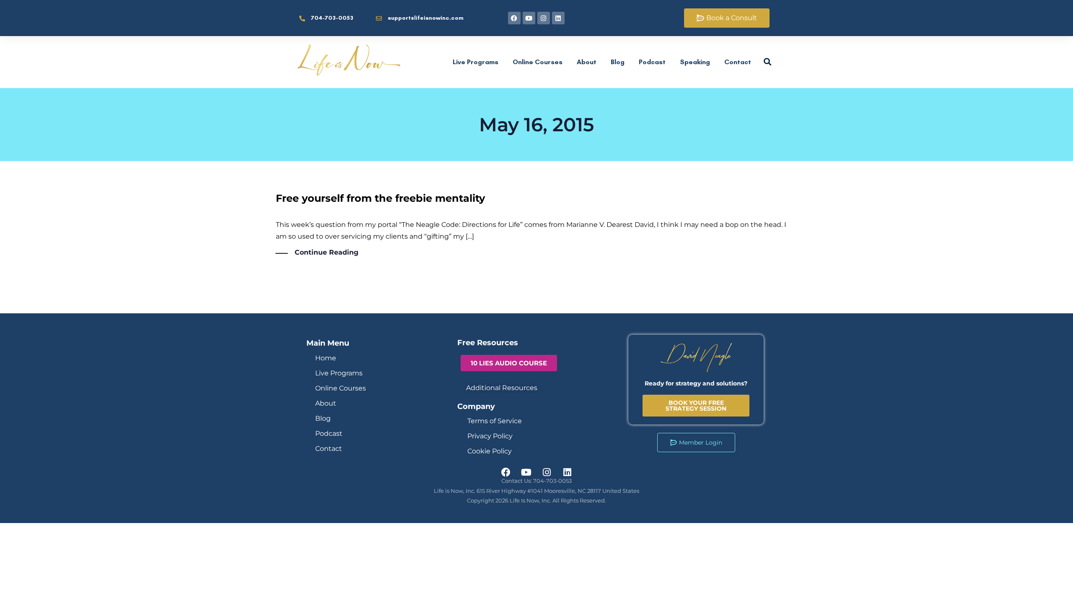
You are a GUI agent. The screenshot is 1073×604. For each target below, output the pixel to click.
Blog (618, 62)
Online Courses (537, 62)
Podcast (652, 62)
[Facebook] (514, 18)
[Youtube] (529, 18)
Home (325, 358)
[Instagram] (543, 18)
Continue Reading (326, 252)
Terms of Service (494, 421)
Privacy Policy (490, 436)
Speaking (695, 62)
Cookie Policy (489, 451)
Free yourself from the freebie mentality (380, 198)
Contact (737, 62)
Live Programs (475, 62)
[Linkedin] (558, 18)
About (586, 62)
